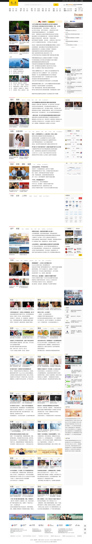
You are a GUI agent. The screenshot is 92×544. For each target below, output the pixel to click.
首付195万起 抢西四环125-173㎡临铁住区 (73, 429)
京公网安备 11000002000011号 (16, 531)
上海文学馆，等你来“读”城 (43, 413)
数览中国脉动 (46, 28)
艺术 (58, 393)
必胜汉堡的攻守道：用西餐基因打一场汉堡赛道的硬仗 (22, 407)
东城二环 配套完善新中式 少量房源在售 (72, 427)
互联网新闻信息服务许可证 (36, 530)
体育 (12, 131)
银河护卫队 (26, 86)
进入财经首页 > (45, 164)
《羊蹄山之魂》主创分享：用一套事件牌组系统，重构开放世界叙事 (53, 506)
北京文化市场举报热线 (61, 525)
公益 (82, 8)
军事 (13, 8)
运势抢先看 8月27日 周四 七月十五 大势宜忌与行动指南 (22, 476)
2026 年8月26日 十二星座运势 (16, 480)
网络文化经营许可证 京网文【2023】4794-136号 (18, 530)
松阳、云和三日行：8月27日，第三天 (18, 348)
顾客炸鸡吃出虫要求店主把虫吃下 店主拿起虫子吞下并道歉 (45, 93)
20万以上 (80, 212)
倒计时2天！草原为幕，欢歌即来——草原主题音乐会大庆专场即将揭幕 (53, 407)
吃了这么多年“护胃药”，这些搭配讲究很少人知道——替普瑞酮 (51, 342)
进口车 (71, 214)
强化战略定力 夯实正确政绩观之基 (39, 36)
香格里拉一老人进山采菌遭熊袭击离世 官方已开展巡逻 (44, 74)
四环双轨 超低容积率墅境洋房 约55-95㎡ (73, 440)
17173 (79, 10)
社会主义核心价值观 (78, 14)
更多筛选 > (80, 209)
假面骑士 (26, 88)
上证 (66, 163)
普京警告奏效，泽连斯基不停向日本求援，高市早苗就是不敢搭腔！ (25, 438)
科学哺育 (52, 356)
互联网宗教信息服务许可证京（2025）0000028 (66, 532)
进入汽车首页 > (46, 196)
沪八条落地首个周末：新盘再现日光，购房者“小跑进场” (44, 241)
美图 (40, 99)
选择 (28, 90)
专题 (16, 8)
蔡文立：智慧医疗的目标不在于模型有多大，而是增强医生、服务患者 (25, 371)
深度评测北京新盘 (79, 252)
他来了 (18, 84)
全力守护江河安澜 (36, 30)
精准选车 (80, 214)
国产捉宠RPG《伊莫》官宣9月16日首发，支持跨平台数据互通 (51, 504)
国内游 (17, 328)
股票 (29, 164)
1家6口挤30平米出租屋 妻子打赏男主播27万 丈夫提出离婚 (45, 80)
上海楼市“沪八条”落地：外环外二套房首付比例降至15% (44, 237)
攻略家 (31, 328)
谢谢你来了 (23, 90)
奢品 (31, 300)
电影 (32, 99)
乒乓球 (49, 131)
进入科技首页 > (49, 260)
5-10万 (67, 212)
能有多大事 (20, 83)
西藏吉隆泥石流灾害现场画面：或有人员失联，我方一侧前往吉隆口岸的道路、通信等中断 (58, 444)
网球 (54, 131)
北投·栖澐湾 (76, 236)
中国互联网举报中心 (15, 525)
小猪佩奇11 (15, 88)
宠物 (39, 458)
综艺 (36, 99)
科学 (39, 260)
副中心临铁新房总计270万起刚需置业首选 (73, 430)
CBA (29, 131)
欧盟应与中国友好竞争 (37, 38)
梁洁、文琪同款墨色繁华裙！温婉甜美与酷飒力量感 (21, 320)
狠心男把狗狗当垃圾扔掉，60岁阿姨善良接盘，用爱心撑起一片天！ (53, 476)
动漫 (57, 10)
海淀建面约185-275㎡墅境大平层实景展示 (73, 447)
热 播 (10, 83)
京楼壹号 (70, 251)
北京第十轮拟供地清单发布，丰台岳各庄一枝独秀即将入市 (45, 250)
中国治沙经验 (53, 38)
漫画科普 (24, 486)
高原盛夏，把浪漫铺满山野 (18, 71)
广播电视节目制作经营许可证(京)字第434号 (65, 530)
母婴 (49, 8)
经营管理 (38, 164)
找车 (80, 198)
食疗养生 (52, 328)
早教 (44, 356)
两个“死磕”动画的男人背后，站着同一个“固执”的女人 (21, 502)
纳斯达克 (80, 163)
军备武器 (24, 422)
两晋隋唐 (24, 393)
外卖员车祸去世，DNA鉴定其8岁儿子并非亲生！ (48, 371)
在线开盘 (43, 228)
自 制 (10, 84)
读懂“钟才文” (53, 28)
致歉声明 (59, 422)
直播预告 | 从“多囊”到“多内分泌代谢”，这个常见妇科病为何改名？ (24, 379)
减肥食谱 (59, 328)
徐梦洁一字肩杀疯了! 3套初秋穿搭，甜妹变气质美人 (21, 322)
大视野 (79, 8)
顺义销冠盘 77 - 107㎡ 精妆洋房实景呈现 (73, 425)
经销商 (40, 196)
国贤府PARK (67, 244)
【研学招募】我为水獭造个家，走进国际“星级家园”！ (49, 480)
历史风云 (32, 422)
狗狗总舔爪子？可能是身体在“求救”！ (46, 478)
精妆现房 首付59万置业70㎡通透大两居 (72, 450)
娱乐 (12, 100)
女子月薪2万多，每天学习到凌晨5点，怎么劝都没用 (49, 320)
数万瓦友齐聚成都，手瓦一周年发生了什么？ (48, 500)
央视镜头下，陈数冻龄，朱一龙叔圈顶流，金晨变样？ (22, 318)
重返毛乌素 (45, 38)
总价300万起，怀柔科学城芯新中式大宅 (73, 445)
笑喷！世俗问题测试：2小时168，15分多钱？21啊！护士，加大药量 (76, 376)
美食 (39, 328)
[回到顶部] (85, 536)
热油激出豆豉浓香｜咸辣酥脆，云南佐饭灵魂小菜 (49, 344)
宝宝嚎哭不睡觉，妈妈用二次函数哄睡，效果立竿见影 (50, 375)
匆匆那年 (22, 84)
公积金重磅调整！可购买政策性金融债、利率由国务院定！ (45, 233)
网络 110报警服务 (41, 525)
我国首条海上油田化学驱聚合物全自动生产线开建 (47, 34)
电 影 (10, 86)
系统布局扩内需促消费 (54, 36)
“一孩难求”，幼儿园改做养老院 (44, 314)
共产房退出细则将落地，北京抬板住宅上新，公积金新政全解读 (46, 248)
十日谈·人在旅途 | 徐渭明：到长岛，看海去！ (20, 350)
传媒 (51, 422)
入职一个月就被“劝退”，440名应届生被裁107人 (48, 322)
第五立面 (15, 83)
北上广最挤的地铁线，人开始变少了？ (46, 442)
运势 (24, 458)
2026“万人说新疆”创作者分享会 (39, 42)
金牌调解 (15, 90)
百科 (35, 228)
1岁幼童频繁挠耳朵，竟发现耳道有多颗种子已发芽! (49, 373)
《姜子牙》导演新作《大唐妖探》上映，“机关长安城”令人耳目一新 (25, 500)
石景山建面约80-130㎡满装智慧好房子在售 (73, 432)
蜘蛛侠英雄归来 (16, 86)
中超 (33, 131)
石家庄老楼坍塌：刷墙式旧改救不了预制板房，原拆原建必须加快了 (47, 239)
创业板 (76, 163)
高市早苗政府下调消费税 (37, 40)
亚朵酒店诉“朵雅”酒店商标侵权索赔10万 (41, 78)
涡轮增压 (75, 214)
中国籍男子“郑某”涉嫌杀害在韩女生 (45, 316)
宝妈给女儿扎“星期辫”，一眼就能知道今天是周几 (48, 377)
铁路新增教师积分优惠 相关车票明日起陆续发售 (42, 51)
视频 (35, 8)
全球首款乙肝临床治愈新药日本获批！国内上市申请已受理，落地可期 (25, 375)
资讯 (32, 228)
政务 (82, 10)
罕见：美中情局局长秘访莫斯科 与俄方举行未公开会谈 (44, 65)
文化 (57, 8)
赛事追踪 (59, 486)
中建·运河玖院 (76, 244)
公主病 (14, 84)
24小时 (68, 8)
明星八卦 (23, 99)
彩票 (71, 10)
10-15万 (71, 212)
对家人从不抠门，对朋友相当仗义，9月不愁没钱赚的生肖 (23, 474)
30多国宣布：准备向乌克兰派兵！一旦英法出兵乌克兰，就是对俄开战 (25, 444)
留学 (51, 300)
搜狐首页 (13, 3)
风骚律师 (25, 83)
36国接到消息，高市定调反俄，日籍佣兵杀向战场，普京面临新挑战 (53, 436)
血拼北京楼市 (70, 248)
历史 (60, 8)
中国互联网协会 (52, 525)
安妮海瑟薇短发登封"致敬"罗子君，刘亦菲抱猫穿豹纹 (22, 314)
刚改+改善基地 (70, 252)
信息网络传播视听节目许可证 (63, 531)
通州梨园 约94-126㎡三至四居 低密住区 (73, 442)
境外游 (24, 328)
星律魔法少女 (21, 88)
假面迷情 (27, 84)
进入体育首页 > (59, 131)
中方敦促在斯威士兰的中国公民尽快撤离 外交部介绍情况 (44, 60)
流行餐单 (45, 328)
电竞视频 (45, 486)
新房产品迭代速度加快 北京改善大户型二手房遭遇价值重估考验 (46, 252)
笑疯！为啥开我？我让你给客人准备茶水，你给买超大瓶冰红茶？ (76, 381)
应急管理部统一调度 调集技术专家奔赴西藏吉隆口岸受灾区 (45, 47)
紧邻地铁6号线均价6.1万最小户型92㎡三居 (73, 420)
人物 (24, 300)
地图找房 (27, 228)
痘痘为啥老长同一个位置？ (18, 73)
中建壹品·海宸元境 (68, 236)
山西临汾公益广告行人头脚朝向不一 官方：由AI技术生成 (44, 72)
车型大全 (35, 196)
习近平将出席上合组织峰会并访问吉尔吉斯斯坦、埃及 (44, 26)
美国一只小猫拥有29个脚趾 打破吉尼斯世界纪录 (42, 67)
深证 (71, 163)
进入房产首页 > (50, 228)
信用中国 (11, 532)
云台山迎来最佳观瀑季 (15, 344)
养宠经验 (45, 458)
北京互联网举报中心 (24, 525)
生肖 (31, 458)
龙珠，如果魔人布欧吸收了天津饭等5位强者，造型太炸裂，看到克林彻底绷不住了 (28, 508)
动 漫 (10, 88)
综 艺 (10, 90)
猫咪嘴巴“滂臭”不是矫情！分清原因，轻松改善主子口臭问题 (51, 474)
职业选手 (52, 486)
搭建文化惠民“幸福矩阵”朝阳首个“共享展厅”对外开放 (49, 409)
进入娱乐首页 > (45, 99)
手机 (36, 260)
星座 (11, 458)
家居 (27, 10)
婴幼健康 (59, 356)
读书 (51, 393)
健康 (49, 10)
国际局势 (17, 422)
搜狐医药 (17, 356)
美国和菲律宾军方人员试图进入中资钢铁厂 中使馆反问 (44, 49)
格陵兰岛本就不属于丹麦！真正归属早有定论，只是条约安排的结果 (25, 411)
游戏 (60, 10)
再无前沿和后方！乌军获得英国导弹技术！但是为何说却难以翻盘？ (25, 440)
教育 (46, 10)
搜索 (80, 255)
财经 (12, 164)
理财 (16, 10)
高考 (44, 300)
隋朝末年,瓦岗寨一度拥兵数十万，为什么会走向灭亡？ (22, 409)
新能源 (38, 10)
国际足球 (37, 131)
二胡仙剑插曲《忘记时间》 (18, 69)
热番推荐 (32, 486)
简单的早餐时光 (41, 348)
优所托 (33, 34)
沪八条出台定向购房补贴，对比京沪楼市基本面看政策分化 (45, 246)
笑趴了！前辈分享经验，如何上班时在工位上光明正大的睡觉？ (76, 385)
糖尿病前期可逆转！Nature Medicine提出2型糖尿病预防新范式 (24, 373)
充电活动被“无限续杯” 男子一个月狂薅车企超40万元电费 (44, 76)
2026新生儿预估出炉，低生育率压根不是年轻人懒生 (49, 379)
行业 (34, 164)
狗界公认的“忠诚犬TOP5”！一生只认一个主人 (48, 472)
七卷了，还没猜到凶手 (15, 504)
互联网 (17, 260)
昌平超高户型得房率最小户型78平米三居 (73, 423)
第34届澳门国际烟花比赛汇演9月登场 (18, 346)
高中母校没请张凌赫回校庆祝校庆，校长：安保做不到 (50, 318)
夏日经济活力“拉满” (54, 30)
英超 (24, 8)
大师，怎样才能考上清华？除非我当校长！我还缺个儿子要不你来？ (76, 371)
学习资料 (59, 300)
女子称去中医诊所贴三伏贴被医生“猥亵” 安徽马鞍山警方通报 (45, 55)
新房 (24, 10)
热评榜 (68, 10)
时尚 (11, 300)
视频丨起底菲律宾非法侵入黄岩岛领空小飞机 (42, 53)
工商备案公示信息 (47, 531)
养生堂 (19, 90)
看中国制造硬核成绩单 (37, 28)
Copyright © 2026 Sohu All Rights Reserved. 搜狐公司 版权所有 (46, 541)
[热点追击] (73, 21)
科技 (12, 260)
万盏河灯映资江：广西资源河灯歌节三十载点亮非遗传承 (50, 415)
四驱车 (67, 214)
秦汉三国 (17, 393)
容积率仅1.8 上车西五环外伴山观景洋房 (73, 449)
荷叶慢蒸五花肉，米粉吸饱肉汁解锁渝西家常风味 (49, 350)
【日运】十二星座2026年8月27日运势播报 (19, 478)
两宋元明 (32, 393)
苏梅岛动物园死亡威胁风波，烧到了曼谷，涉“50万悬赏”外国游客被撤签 (26, 342)
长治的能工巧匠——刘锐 (76, 365)
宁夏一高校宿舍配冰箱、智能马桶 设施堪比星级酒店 (43, 87)
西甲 (46, 131)
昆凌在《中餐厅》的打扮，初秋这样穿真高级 (20, 316)
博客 (71, 8)
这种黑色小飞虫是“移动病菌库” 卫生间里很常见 (42, 85)
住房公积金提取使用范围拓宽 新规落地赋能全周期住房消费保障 (46, 235)
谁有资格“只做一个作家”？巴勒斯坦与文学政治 (48, 411)
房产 (12, 229)
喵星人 (52, 458)
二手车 (24, 196)
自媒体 (30, 196)
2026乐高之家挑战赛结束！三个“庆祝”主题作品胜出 (49, 508)
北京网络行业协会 (33, 525)
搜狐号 (67, 307)
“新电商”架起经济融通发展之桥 (38, 32)
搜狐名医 (24, 356)
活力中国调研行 (50, 32)
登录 (82, 0)
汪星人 (59, 458)
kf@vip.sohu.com (57, 536)
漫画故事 (17, 486)
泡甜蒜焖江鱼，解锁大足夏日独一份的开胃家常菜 (49, 346)
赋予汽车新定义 (44, 30)
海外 (39, 228)
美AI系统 (46, 40)
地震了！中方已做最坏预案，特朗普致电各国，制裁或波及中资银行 (25, 436)
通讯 (21, 260)
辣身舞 (21, 86)
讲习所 (58, 26)
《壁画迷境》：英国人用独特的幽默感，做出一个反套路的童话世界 (52, 502)
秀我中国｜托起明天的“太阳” (16, 413)
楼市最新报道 (79, 249)
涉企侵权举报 (79, 536)
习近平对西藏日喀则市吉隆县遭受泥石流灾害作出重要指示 (45, 24)
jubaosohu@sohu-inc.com (70, 536)
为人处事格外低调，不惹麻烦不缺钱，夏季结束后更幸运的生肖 (24, 472)
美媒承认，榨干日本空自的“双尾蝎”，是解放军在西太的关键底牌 (52, 440)
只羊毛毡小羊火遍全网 (52, 42)
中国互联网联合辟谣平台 (48, 532)
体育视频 (19, 131)
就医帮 (31, 356)
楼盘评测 (78, 251)
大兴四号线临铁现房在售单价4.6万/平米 (73, 418)
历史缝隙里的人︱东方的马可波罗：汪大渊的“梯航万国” (22, 415)
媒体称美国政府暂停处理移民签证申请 (40, 62)
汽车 (12, 196)
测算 (17, 458)
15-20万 (75, 212)
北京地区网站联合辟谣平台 (36, 531)
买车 (35, 10)
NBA (27, 8)
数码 (43, 260)
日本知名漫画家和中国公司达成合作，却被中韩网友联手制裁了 (24, 506)
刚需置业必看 (70, 249)
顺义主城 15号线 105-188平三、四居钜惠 (73, 444)
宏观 (13, 10)
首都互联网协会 (70, 525)
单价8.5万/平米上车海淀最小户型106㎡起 (73, 422)
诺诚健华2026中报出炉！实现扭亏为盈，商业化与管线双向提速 (24, 377)
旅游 (46, 8)
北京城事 (66, 21)
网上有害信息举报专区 (78, 18)
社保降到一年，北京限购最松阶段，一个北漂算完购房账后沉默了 (52, 438)
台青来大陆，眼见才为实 (55, 40)
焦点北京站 (79, 248)
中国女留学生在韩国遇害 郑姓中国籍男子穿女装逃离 (43, 63)
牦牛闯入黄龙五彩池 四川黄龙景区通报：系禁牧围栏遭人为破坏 (46, 89)
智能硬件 (26, 260)
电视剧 (38, 8)
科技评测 (31, 260)
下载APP (76, 0)
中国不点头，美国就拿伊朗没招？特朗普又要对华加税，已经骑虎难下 (25, 442)
